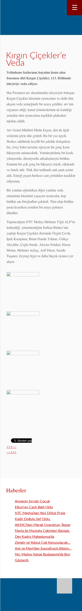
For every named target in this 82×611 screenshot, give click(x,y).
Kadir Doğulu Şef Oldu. (33, 519)
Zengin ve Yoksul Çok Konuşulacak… (42, 542)
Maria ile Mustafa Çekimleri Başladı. (42, 531)
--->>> (11, 452)
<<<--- (11, 447)
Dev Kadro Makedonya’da (34, 536)
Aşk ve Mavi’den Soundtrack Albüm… (43, 548)
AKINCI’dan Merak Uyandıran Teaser (43, 525)
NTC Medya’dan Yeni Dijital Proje (40, 513)
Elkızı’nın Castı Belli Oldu (34, 507)
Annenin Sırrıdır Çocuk (32, 501)
